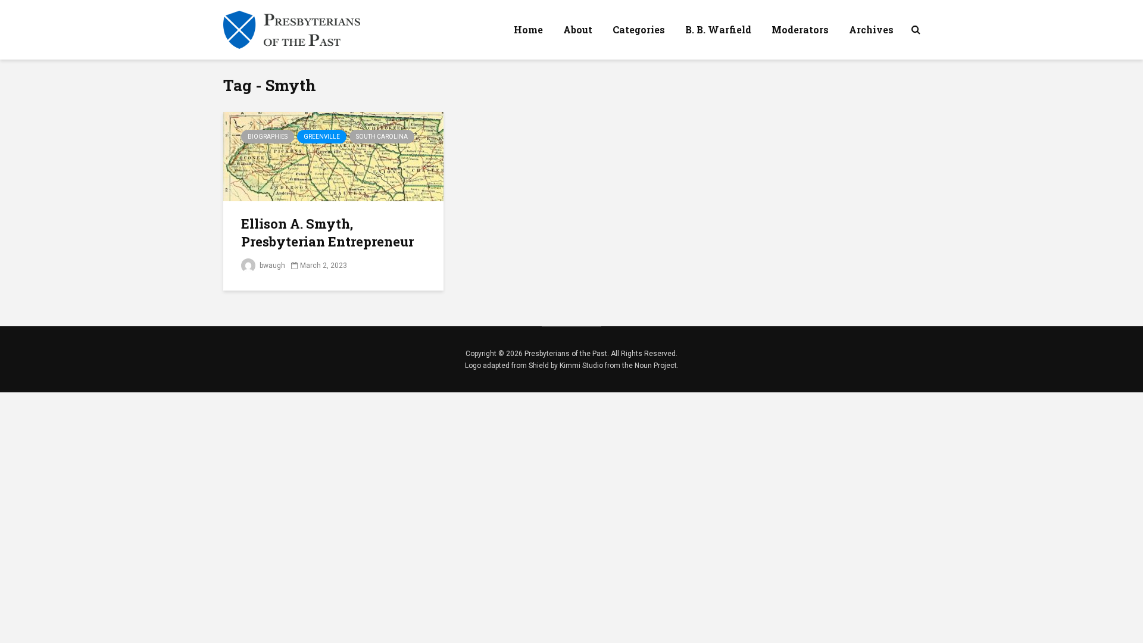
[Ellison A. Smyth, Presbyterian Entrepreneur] (333, 155)
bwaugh (271, 265)
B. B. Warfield (718, 29)
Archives (871, 29)
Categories (639, 29)
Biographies (268, 136)
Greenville (322, 136)
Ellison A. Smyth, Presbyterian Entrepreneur (327, 232)
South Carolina (382, 136)
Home (528, 29)
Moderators (800, 29)
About (577, 29)
